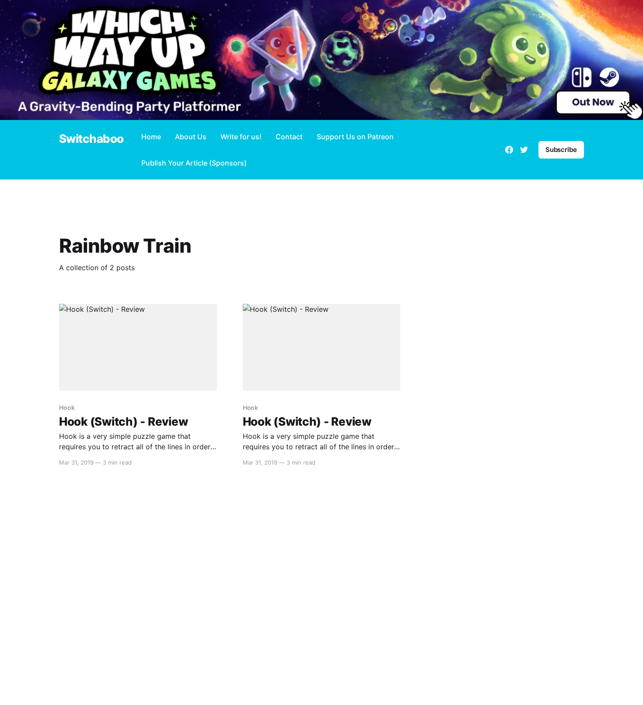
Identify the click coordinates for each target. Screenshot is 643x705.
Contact (289, 136)
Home (151, 136)
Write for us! (241, 136)
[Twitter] (524, 150)
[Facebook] (509, 150)
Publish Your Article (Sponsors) (194, 163)
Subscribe (561, 149)
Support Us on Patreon (355, 136)
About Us (190, 136)
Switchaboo (91, 139)
